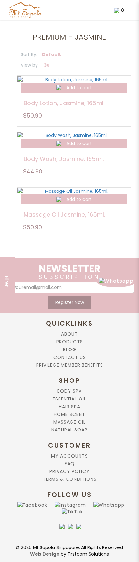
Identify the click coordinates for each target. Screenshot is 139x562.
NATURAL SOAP (69, 430)
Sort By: (29, 54)
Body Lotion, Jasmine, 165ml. (64, 103)
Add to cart (79, 87)
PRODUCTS (69, 342)
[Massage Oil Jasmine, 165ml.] (74, 191)
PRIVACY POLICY (69, 471)
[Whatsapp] (107, 504)
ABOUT (69, 334)
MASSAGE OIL (69, 422)
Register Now (69, 302)
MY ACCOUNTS (69, 456)
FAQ (70, 463)
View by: (30, 65)
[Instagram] (69, 504)
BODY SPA (69, 391)
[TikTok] (71, 511)
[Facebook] (31, 504)
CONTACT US (69, 357)
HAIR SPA (69, 406)
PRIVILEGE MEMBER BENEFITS (69, 365)
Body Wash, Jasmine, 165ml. (64, 159)
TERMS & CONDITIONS (70, 479)
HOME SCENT (69, 414)
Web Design (44, 554)
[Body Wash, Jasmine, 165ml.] (74, 135)
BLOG (69, 349)
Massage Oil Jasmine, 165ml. (64, 215)
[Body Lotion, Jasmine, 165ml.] (74, 79)
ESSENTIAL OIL (69, 399)
